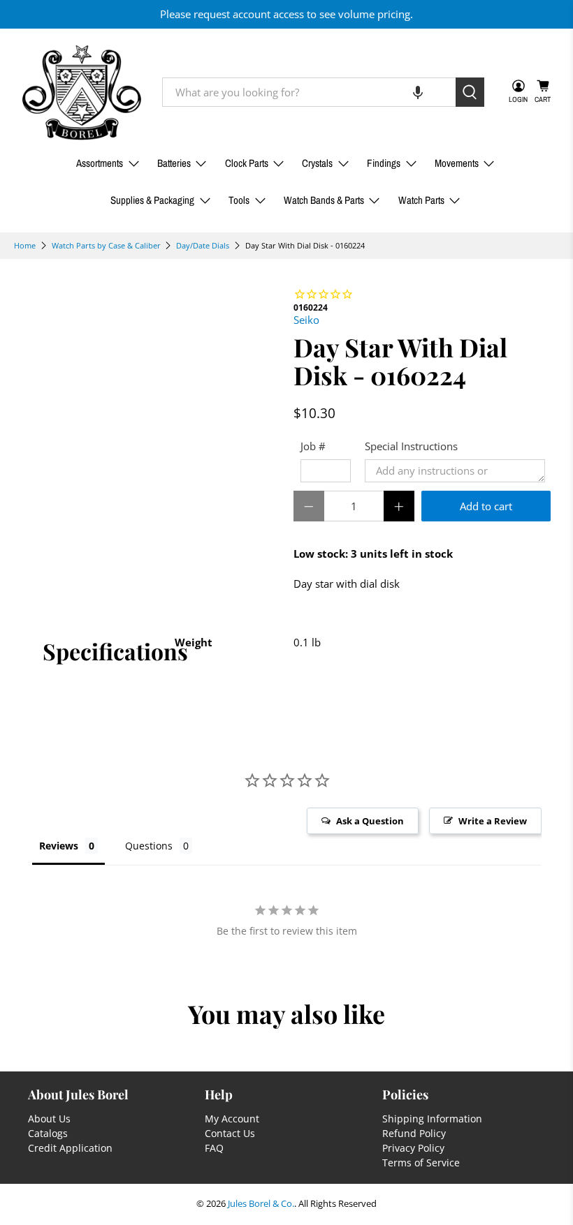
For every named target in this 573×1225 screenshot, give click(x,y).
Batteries (174, 163)
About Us (49, 1118)
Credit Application (70, 1148)
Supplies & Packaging (152, 200)
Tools (239, 200)
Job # (313, 446)
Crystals (317, 163)
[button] (417, 92)
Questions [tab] (149, 845)
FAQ (214, 1148)
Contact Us (230, 1133)
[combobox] (309, 92)
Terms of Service (421, 1162)
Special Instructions (411, 446)
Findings (383, 163)
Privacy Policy (413, 1148)
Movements (457, 163)
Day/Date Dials (202, 245)
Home (25, 245)
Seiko (306, 320)
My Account (232, 1118)
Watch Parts (421, 200)
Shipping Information (432, 1118)
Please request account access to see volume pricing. (286, 14)
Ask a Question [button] (370, 821)
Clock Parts (246, 163)
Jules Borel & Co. (261, 1204)
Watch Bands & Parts (324, 200)
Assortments (99, 163)
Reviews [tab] (58, 845)
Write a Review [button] (492, 821)
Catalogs (48, 1133)
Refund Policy (414, 1133)
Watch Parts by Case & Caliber (106, 245)
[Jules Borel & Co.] (81, 92)
